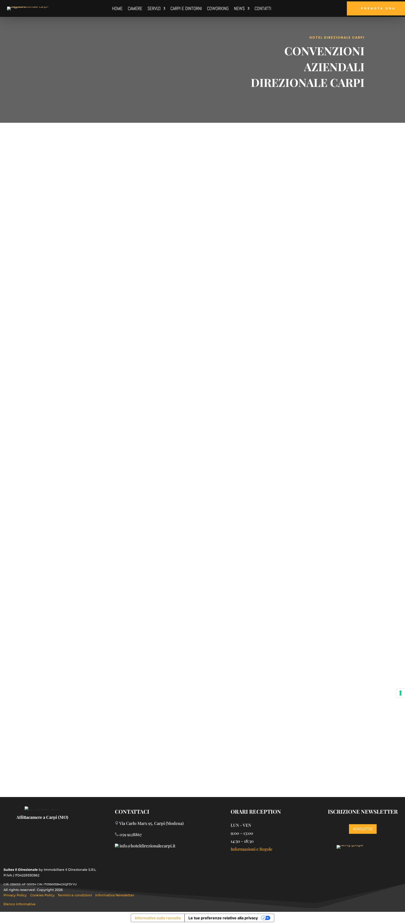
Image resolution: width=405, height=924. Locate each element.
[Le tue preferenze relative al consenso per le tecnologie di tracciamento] (400, 693)
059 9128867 (131, 834)
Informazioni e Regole (251, 849)
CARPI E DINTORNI (186, 9)
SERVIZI (154, 9)
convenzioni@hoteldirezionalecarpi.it (103, 206)
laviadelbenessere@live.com (260, 761)
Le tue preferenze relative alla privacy (223, 918)
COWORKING (218, 9)
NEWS (239, 9)
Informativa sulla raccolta (158, 918)
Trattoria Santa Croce (245, 558)
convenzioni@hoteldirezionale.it (249, 275)
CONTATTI (263, 9)
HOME (117, 9)
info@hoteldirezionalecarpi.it (103, 516)
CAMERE (135, 9)
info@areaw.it (103, 359)
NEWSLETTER (362, 829)
